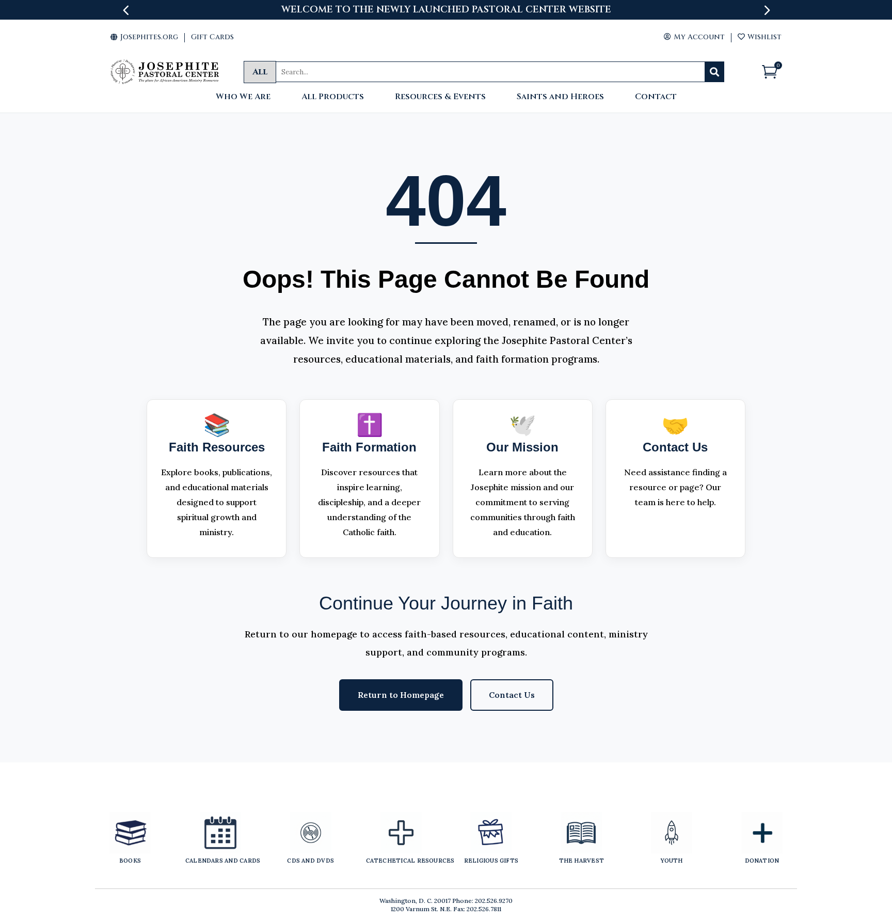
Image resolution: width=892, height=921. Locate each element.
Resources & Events (440, 97)
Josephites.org (144, 37)
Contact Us (512, 695)
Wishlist (760, 37)
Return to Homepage (401, 695)
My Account (694, 37)
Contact (656, 97)
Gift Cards (212, 37)
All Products (332, 97)
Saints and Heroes (560, 97)
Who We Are (243, 97)
